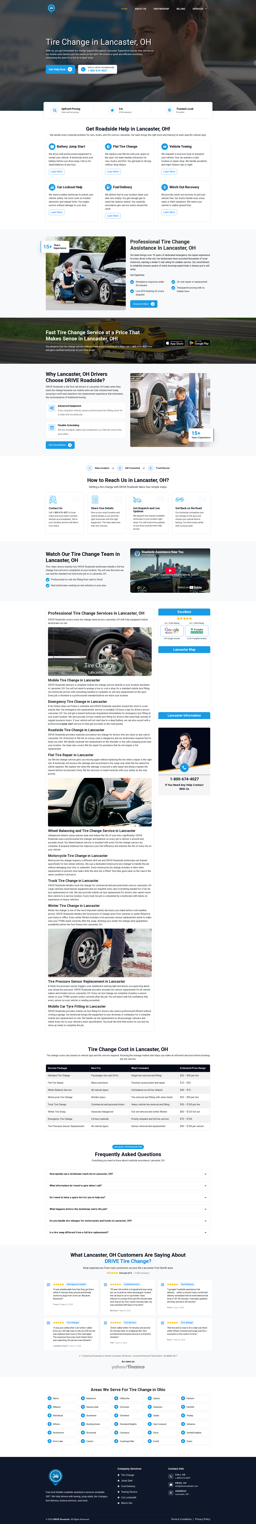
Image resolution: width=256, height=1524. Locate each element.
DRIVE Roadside (61, 1519)
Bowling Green (93, 1424)
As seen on (128, 1361)
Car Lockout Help (69, 187)
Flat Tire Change (125, 146)
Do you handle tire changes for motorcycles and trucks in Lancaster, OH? (91, 1220)
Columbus (124, 1433)
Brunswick (91, 1433)
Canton (90, 1441)
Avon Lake (58, 1441)
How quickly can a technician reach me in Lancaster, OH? (81, 1174)
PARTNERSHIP (161, 9)
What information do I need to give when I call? (76, 1185)
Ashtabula (58, 1415)
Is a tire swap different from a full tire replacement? (79, 1232)
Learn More (57, 171)
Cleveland (124, 1415)
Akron (56, 1398)
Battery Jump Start (71, 146)
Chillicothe (124, 1398)
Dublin (156, 1415)
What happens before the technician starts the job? (78, 1209)
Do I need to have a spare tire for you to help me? (77, 1197)
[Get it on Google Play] (199, 343)
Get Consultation (57, 445)
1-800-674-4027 (138, 346)
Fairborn (190, 1398)
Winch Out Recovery (184, 187)
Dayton (156, 1398)
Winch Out (126, 1503)
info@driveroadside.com (186, 1486)
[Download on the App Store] (174, 342)
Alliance (57, 1407)
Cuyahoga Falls (127, 1441)
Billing (181, 9)
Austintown (58, 1433)
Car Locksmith (128, 1497)
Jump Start (126, 1480)
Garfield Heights (194, 1433)
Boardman (91, 1415)
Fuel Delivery (122, 187)
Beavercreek (92, 1407)
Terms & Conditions (181, 1519)
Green (189, 1441)
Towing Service (129, 1492)
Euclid (156, 1441)
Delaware (157, 1407)
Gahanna (191, 1424)
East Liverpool (159, 1424)
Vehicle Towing (180, 146)
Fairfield (190, 1407)
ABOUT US (140, 9)
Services (198, 9)
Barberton (91, 1398)
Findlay (190, 1415)
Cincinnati (124, 1407)
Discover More (141, 304)
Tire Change (127, 1475)
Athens (56, 1424)
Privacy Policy (202, 1519)
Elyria (155, 1433)
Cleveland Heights (128, 1424)
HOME (124, 9)
